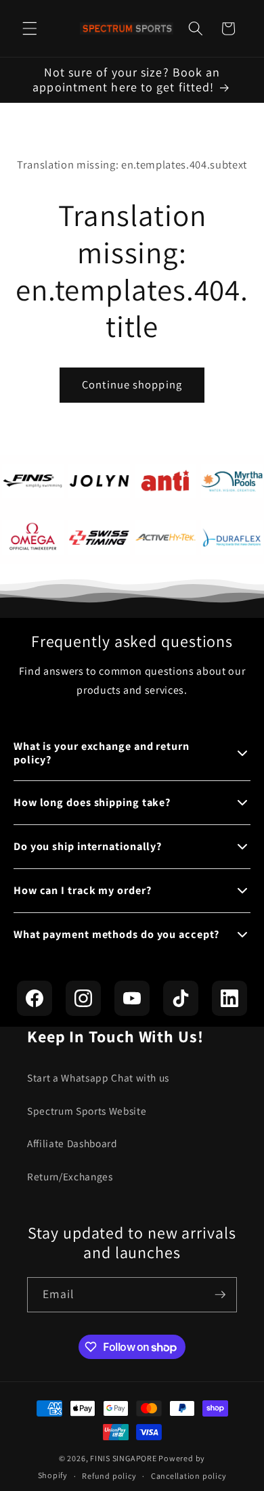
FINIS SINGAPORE (123, 1458)
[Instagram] (83, 998)
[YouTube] (132, 998)
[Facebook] (34, 998)
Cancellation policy (189, 1476)
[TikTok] (180, 998)
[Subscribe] (220, 1294)
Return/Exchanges (70, 1176)
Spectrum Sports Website (86, 1110)
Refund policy (109, 1476)
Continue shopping (132, 384)
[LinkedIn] (229, 998)
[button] (30, 28)
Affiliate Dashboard (72, 1143)
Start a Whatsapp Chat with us (98, 1077)
